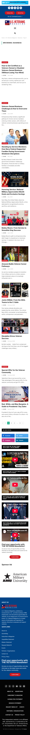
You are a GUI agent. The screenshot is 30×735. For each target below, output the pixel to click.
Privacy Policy (5, 656)
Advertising (5, 633)
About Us (4, 630)
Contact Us (5, 653)
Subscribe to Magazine (8, 636)
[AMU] (15, 588)
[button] (15, 28)
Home (3, 37)
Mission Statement (7, 642)
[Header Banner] (15, 4)
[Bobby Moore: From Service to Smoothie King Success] (15, 217)
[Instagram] (15, 8)
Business (20, 37)
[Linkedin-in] (21, 8)
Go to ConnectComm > (15, 16)
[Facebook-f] (9, 8)
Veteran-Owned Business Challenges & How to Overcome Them (14, 108)
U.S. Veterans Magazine (11, 37)
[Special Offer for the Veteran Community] (15, 360)
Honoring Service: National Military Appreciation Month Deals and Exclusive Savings (13, 191)
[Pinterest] (24, 686)
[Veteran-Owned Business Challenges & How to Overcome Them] (15, 96)
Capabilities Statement (8, 639)
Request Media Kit (7, 645)
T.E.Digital (24, 729)
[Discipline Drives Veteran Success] (15, 326)
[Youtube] (18, 8)
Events (3, 648)
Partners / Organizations (8, 651)
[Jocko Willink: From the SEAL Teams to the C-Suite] (15, 290)
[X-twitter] (12, 8)
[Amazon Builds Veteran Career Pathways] (15, 254)
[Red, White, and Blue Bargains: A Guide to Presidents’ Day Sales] (15, 394)
